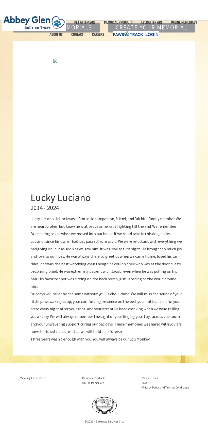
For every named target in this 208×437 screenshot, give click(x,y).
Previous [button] (29, 123)
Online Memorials (184, 22)
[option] (104, 60)
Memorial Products (118, 22)
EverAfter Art (151, 22)
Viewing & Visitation (32, 378)
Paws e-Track (150, 378)
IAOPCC (147, 383)
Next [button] (178, 123)
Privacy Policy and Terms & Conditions (165, 387)
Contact (77, 35)
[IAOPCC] (104, 404)
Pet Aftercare (84, 22)
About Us (56, 35)
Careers (98, 35)
